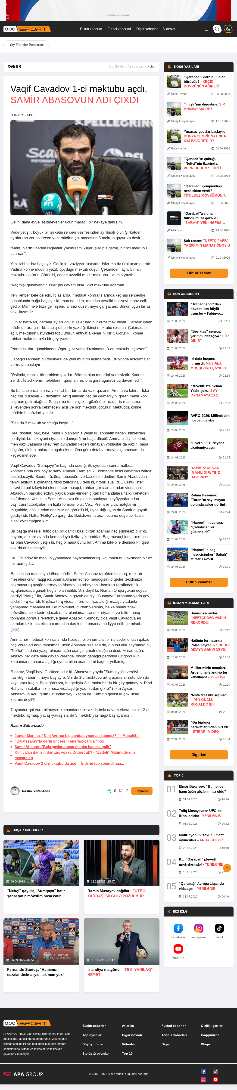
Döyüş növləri (93, 1044)
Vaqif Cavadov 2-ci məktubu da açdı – (69, 763)
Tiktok (219, 937)
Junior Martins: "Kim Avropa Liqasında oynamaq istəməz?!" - (77, 736)
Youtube (178, 958)
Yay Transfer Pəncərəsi (26, 44)
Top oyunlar (91, 1035)
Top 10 (127, 1053)
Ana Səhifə (116, 66)
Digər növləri (132, 1035)
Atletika (128, 1026)
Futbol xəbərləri (119, 29)
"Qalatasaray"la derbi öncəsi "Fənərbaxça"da (59, 741)
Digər (166, 1044)
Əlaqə (205, 1044)
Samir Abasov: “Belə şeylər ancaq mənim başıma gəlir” (63, 747)
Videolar (169, 29)
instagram (198, 937)
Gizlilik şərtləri (212, 1026)
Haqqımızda (210, 1035)
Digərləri (198, 755)
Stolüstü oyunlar (95, 1053)
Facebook (178, 937)
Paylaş (140, 791)
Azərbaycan (135, 66)
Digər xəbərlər (147, 29)
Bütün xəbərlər (91, 29)
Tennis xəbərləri (174, 1035)
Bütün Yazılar (199, 273)
